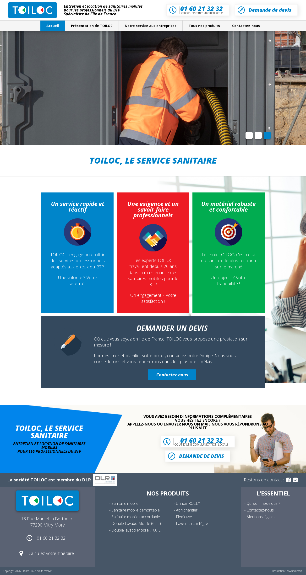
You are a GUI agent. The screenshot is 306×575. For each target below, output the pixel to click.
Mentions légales (260, 516)
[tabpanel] (153, 88)
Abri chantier (186, 510)
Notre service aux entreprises (150, 25)
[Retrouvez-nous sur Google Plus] (295, 480)
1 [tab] (249, 135)
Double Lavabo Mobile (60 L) (136, 523)
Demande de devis (270, 10)
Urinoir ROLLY (188, 503)
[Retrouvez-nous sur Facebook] (288, 480)
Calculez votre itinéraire (51, 553)
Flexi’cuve (184, 516)
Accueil (52, 25)
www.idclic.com (294, 571)
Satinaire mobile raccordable (135, 516)
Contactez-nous (246, 25)
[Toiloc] (32, 10)
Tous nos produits (204, 25)
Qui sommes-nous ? (263, 503)
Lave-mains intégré (192, 523)
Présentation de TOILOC (92, 25)
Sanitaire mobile (124, 503)
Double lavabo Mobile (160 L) (136, 530)
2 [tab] (258, 135)
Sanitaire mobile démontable (135, 510)
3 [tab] (267, 135)
